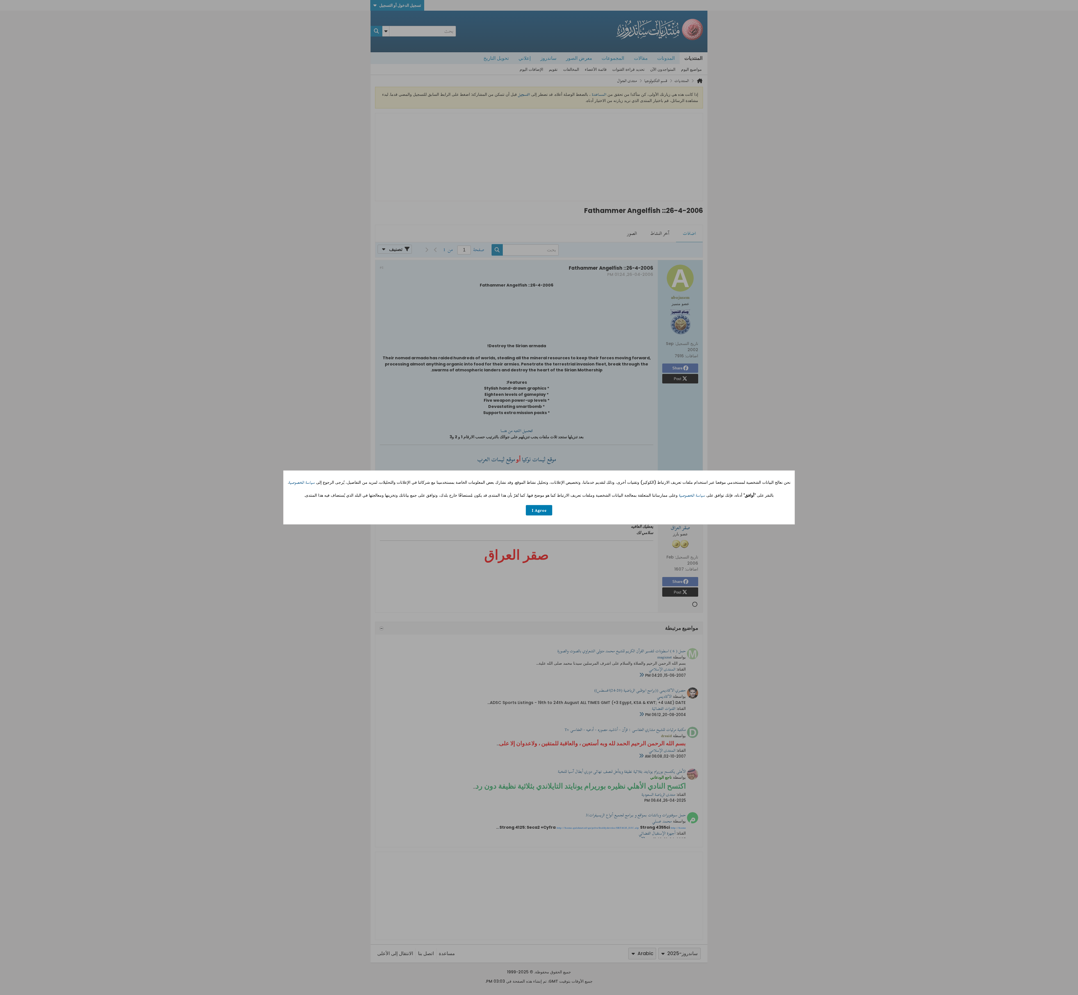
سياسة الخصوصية (302, 482)
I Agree (539, 510)
